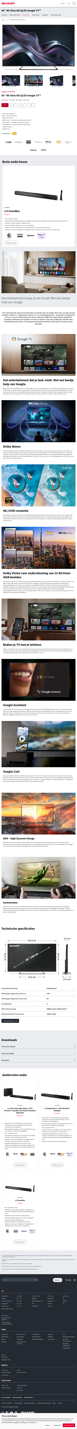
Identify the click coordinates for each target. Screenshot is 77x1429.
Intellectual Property (29, 1403)
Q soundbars (20, 1337)
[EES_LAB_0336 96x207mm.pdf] (14, 133)
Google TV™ (51, 1301)
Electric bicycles (21, 1372)
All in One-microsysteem (67, 1340)
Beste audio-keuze (15, 15)
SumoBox (4, 1342)
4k (63, 1298)
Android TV (51, 1298)
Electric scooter (6, 1372)
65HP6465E (12, 100)
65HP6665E (19, 100)
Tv (7, 19)
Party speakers (36, 1337)
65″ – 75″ (19, 1298)
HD (63, 1303)
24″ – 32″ (19, 1306)
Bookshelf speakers (37, 1339)
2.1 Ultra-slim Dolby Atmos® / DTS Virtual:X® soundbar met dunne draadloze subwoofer (20, 1110)
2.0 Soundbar (12, 211)
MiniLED (4, 1298)
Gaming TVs (5, 1303)
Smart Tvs (19, 1388)
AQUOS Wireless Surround (21, 1342)
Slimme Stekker (6, 1388)
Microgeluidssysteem (69, 1337)
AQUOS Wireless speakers (6, 1318)
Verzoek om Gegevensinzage (10, 1407)
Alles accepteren (69, 1425)
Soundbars (20, 1339)
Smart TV (50, 1306)
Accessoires (5, 1375)
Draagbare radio (6, 1360)
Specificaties (35, 15)
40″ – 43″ (19, 1303)
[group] (38, 48)
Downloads (45, 15)
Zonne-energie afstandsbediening (7, 1323)
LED (33, 1303)
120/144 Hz (35, 1306)
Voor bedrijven (6, 1397)
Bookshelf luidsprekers (66, 1344)
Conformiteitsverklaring (44, 1403)
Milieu (54, 1403)
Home (3, 19)
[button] (37, 290)
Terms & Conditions (7, 1403)
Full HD (64, 1301)
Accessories (51, 1339)
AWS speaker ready (7, 1309)
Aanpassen (57, 1425)
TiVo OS (50, 1303)
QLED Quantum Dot (37, 1301)
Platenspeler (66, 1348)
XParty (3, 1339)
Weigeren (47, 1425)
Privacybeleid (18, 1403)
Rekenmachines (17, 1397)
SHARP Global (28, 1397)
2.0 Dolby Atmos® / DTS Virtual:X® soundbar (57, 1109)
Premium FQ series (7, 1301)
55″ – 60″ (19, 1301)
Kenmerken (26, 15)
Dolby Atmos (5, 1306)
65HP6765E (26, 100)
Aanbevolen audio (56, 15)
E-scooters (20, 1390)
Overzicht (4, 15)
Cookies (60, 1403)
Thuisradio (4, 1357)
